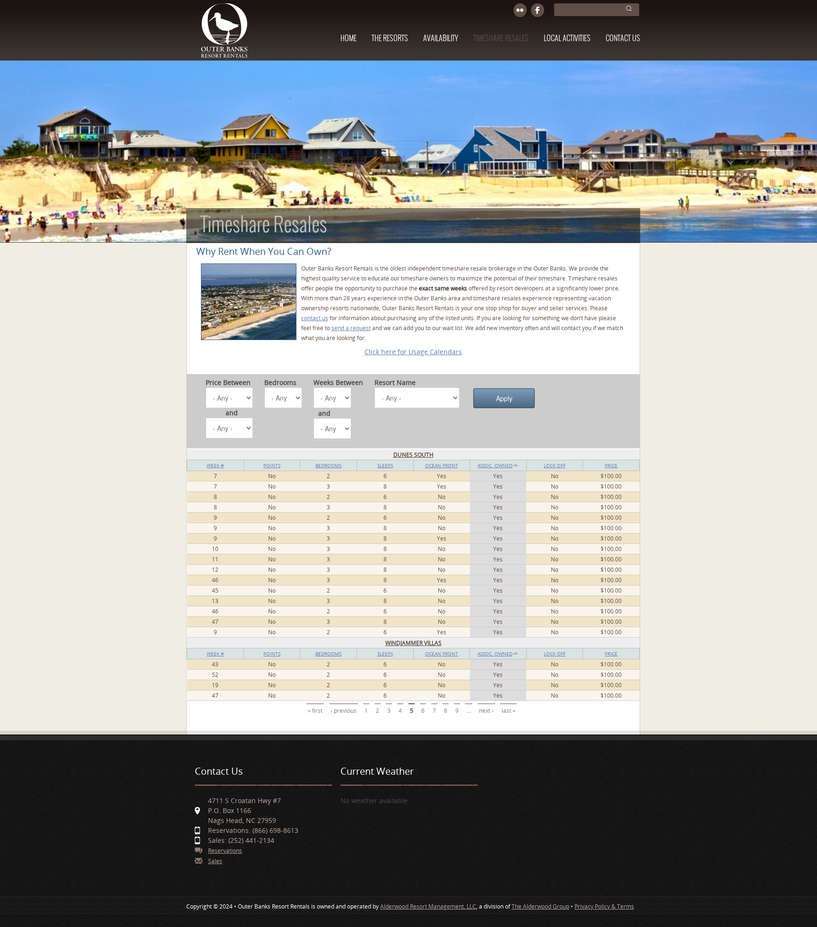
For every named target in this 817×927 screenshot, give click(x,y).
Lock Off (554, 465)
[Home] (223, 35)
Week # (215, 465)
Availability (440, 39)
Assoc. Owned (495, 465)
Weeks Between (338, 382)
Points (271, 465)
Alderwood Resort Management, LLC (428, 906)
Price (611, 465)
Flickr (520, 10)
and (232, 412)
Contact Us (623, 39)
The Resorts (390, 39)
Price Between (228, 382)
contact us (314, 318)
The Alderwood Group (540, 906)
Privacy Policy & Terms (604, 906)
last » (508, 711)
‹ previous (343, 711)
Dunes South (413, 455)
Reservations (225, 851)
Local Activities (567, 39)
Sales (215, 861)
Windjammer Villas (413, 643)
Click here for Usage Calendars (413, 351)
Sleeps (385, 465)
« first (315, 711)
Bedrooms (280, 382)
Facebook (537, 10)
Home (348, 39)
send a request (351, 328)
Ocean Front (441, 465)
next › (486, 711)
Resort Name (395, 382)
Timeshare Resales (501, 39)
